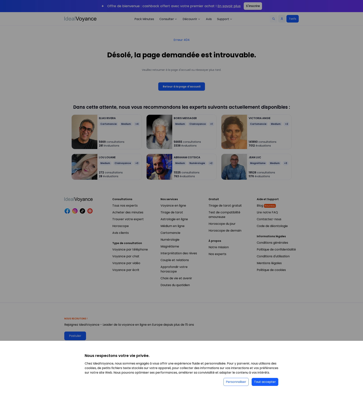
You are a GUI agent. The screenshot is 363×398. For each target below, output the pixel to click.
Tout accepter (265, 382)
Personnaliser (236, 382)
